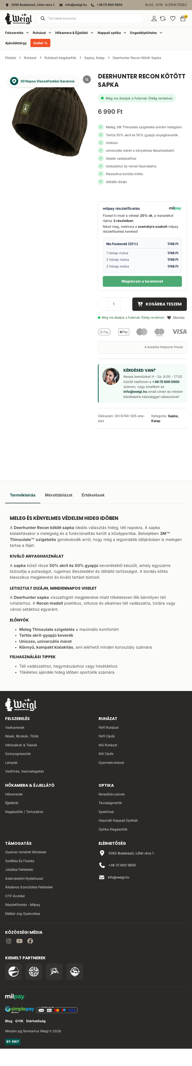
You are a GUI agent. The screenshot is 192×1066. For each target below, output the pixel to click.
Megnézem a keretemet (142, 281)
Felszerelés (17, 718)
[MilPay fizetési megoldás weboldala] (15, 997)
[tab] (22, 495)
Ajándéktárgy (16, 43)
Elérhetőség (176, 5)
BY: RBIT (12, 1042)
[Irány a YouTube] (19, 941)
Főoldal (10, 58)
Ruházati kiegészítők (60, 58)
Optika (106, 785)
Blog (149, 5)
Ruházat (30, 58)
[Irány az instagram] (8, 941)
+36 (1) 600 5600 (165, 382)
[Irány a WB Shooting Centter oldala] (34, 971)
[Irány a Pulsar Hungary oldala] (13, 971)
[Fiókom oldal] (154, 18)
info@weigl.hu (135, 391)
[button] (163, 18)
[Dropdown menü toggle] (27, 32)
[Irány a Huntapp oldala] (75, 971)
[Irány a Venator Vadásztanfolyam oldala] (54, 971)
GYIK (159, 5)
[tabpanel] (96, 593)
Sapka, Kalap (94, 58)
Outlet (38, 43)
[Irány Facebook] (30, 941)
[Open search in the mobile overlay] (89, 18)
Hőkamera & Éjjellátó (30, 785)
